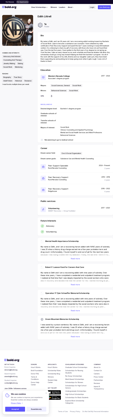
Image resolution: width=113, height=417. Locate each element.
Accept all (15, 409)
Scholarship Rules (54, 370)
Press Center (98, 377)
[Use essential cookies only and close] (46, 393)
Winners (54, 7)
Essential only (36, 409)
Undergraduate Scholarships (75, 391)
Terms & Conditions (35, 378)
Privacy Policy (75, 411)
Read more (75, 258)
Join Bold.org (104, 7)
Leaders (62, 7)
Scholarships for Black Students (76, 397)
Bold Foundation (37, 370)
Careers (97, 374)
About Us (97, 367)
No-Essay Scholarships (73, 376)
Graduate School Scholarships (76, 367)
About (70, 7)
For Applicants (22, 2)
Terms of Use (63, 411)
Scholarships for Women (74, 382)
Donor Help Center (35, 383)
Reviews (97, 383)
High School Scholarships (74, 394)
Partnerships (98, 380)
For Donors (10, 2)
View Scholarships (38, 7)
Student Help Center (52, 381)
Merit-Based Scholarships (74, 379)
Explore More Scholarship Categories (74, 402)
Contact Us (98, 370)
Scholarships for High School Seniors (75, 387)
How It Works (35, 367)
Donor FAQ (35, 374)
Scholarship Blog (54, 374)
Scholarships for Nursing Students (74, 372)
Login (92, 7)
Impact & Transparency (99, 388)
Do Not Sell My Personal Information (95, 411)
